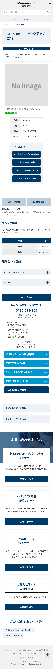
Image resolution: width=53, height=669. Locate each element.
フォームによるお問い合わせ (26, 170)
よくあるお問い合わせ (16, 389)
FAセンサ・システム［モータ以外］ (18, 630)
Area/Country (28, 657)
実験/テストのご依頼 (26, 162)
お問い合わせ (26, 479)
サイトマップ (7, 650)
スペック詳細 (14, 201)
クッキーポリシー (15, 653)
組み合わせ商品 (39, 201)
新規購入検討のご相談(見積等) (26, 154)
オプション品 (8, 24)
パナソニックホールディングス (35, 653)
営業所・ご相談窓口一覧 (26, 178)
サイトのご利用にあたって (23, 650)
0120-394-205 (26, 310)
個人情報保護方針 (42, 650)
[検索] (47, 12)
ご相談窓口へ (26, 606)
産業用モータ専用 (12, 635)
